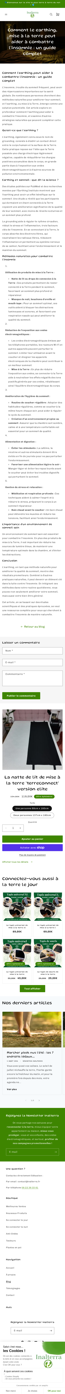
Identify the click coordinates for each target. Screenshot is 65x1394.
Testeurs (11, 1240)
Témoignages (13, 1288)
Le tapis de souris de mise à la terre (47, 973)
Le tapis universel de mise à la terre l (48, 927)
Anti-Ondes (12, 1233)
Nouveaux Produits (16, 1213)
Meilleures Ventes (16, 1206)
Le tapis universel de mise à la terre (17, 973)
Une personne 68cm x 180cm (32, 808)
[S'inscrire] (55, 1152)
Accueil (10, 1268)
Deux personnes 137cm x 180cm (32, 815)
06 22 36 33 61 (30, 1187)
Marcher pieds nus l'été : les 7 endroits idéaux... (30, 1054)
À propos (11, 1274)
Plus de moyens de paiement (32, 855)
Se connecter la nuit (17, 1227)
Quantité (32, 822)
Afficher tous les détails (15, 862)
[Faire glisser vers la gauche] (26, 1100)
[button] (6, 14)
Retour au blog (34, 626)
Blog (8, 1281)
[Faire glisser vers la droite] (39, 1100)
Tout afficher (32, 988)
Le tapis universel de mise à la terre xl (17, 927)
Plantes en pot (13, 1247)
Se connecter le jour (17, 1220)
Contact (10, 1295)
